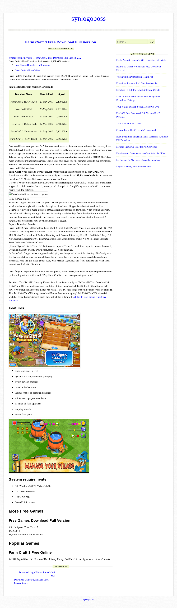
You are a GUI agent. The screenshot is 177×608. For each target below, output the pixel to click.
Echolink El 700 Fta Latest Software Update (138, 89)
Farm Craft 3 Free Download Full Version (60, 42)
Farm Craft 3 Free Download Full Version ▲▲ (58, 57)
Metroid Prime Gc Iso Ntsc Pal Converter (136, 146)
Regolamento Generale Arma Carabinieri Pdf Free (140, 153)
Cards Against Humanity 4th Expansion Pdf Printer (141, 60)
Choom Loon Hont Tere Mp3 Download (136, 130)
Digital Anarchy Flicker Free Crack (133, 166)
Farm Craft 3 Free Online (27, 70)
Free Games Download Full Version (32, 65)
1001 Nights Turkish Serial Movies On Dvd (137, 106)
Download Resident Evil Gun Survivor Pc (136, 83)
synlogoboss (88, 18)
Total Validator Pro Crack (129, 123)
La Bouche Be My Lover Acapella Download (138, 160)
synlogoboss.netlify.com (20, 57)
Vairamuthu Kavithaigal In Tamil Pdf (134, 76)
